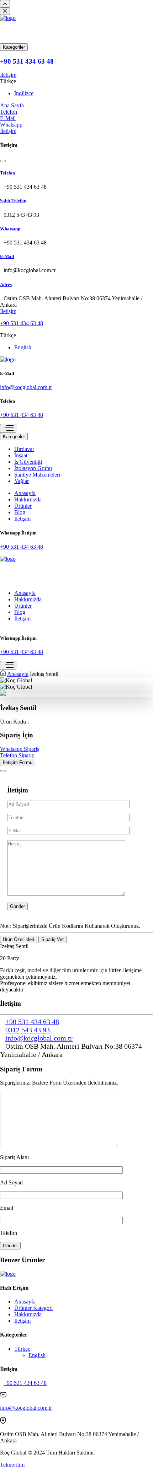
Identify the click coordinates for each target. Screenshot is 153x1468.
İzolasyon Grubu (33, 468)
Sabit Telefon (13, 200)
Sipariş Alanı (14, 1157)
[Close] (3, 771)
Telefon (7, 173)
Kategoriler (14, 47)
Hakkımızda (28, 499)
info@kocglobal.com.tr (26, 387)
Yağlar (21, 481)
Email (6, 1208)
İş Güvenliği (28, 462)
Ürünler (23, 506)
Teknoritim (12, 1465)
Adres (6, 284)
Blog (19, 512)
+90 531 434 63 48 (27, 61)
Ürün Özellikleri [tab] (18, 939)
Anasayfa (25, 493)
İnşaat (20, 455)
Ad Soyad (11, 1182)
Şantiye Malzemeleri (37, 475)
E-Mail (7, 256)
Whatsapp (10, 228)
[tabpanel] (76, 968)
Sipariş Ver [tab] (52, 939)
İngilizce (23, 93)
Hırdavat (24, 449)
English (22, 347)
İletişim (8, 75)
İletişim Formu (17, 762)
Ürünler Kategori (33, 1308)
